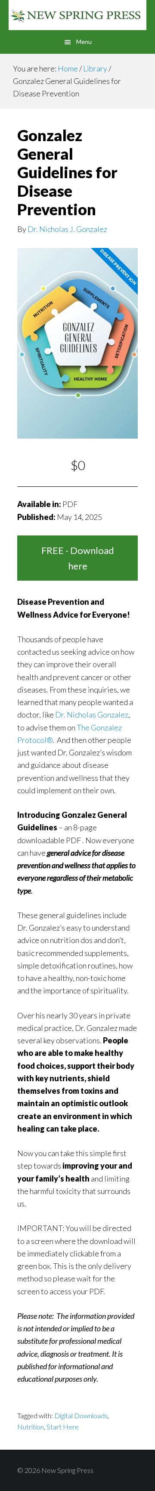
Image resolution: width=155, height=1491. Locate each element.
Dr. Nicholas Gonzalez (91, 714)
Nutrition (30, 1427)
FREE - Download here (77, 558)
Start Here (62, 1427)
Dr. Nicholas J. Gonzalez (67, 229)
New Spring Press (77, 15)
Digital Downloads (81, 1415)
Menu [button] (84, 41)
